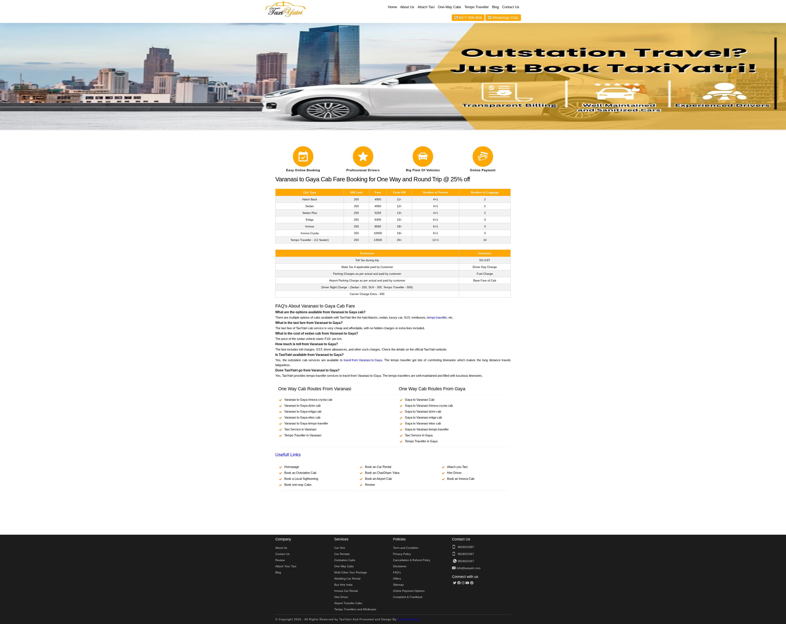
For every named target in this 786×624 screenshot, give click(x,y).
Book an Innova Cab (460, 478)
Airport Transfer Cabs (348, 603)
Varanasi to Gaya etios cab (302, 417)
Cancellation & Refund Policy (411, 560)
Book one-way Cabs (298, 484)
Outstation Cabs (344, 560)
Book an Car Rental (378, 467)
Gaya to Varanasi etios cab (423, 423)
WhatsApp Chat (505, 18)
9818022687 (466, 547)
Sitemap (398, 584)
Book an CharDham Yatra (382, 472)
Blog (495, 7)
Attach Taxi (426, 7)
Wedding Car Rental (347, 578)
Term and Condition (405, 547)
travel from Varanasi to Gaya (363, 360)
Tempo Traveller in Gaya (421, 441)
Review (370, 484)
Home (392, 7)
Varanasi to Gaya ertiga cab (302, 411)
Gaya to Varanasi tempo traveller (427, 429)
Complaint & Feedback (407, 597)
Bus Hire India (343, 584)
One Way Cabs (344, 566)
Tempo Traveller (476, 7)
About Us (407, 7)
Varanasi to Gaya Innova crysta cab (308, 399)
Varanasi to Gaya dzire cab (302, 405)
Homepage (291, 467)
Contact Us (510, 7)
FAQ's (397, 572)
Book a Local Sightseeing (301, 478)
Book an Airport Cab (378, 478)
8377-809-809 (470, 18)
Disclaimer (400, 566)
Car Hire (339, 547)
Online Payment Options (409, 590)
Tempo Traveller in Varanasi (302, 435)
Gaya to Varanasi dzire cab (423, 411)
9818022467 (466, 554)
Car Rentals (342, 554)
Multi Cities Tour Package (350, 572)
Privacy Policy (402, 554)
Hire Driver (454, 472)
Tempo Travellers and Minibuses (355, 609)
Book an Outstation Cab (300, 472)
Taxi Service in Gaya (419, 435)
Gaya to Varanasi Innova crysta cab (429, 405)
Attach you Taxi (457, 467)
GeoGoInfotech (409, 619)
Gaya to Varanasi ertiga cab (423, 417)
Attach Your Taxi (285, 566)
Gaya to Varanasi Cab (419, 399)
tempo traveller (437, 317)
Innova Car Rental (346, 590)
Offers (397, 578)
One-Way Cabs (449, 7)
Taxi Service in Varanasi (300, 429)
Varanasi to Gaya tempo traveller (306, 423)
